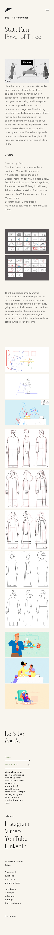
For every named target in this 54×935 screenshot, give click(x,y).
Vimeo (13, 831)
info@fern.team (12, 882)
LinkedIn (16, 846)
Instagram (17, 823)
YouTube (16, 838)
